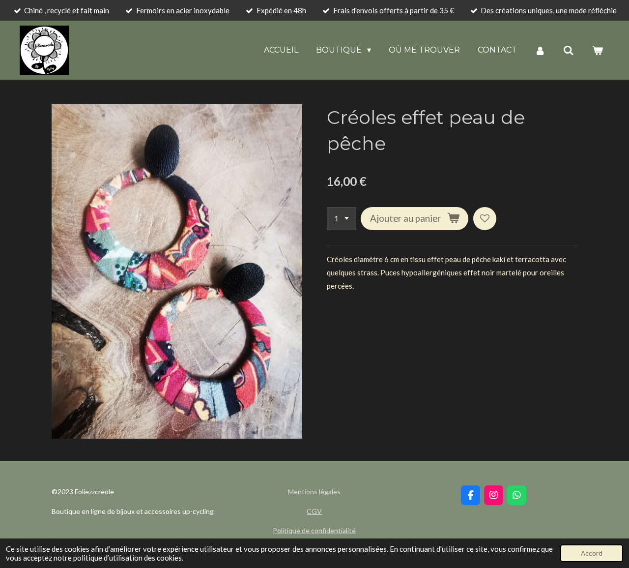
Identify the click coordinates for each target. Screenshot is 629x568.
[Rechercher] (568, 50)
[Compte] (540, 50)
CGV (314, 511)
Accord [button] (591, 553)
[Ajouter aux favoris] (484, 218)
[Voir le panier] (597, 50)
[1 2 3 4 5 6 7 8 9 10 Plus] (341, 218)
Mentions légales (314, 491)
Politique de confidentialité (314, 530)
